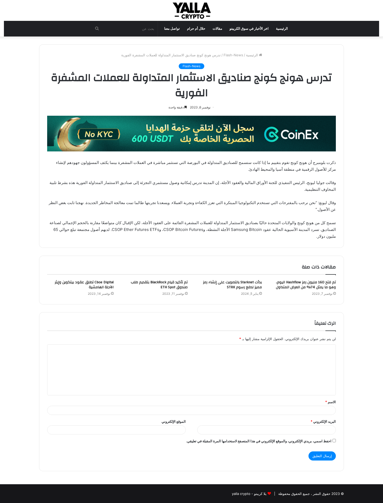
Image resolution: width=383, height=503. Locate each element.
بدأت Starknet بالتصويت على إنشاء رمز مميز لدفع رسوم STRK (232, 285)
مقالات (217, 28)
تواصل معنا (172, 28)
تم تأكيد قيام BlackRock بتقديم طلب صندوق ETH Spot (159, 285)
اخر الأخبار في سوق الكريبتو (249, 28)
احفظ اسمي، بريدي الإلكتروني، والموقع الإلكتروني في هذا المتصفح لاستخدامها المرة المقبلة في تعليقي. (258, 441)
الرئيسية (282, 28)
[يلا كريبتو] (191, 10)
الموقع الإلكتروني (174, 421)
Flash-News (233, 55)
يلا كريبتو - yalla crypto (249, 494)
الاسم (330, 402)
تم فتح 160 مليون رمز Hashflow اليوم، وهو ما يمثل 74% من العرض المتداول (306, 285)
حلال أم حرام (196, 28)
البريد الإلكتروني (323, 421)
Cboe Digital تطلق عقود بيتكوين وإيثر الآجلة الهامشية (84, 285)
